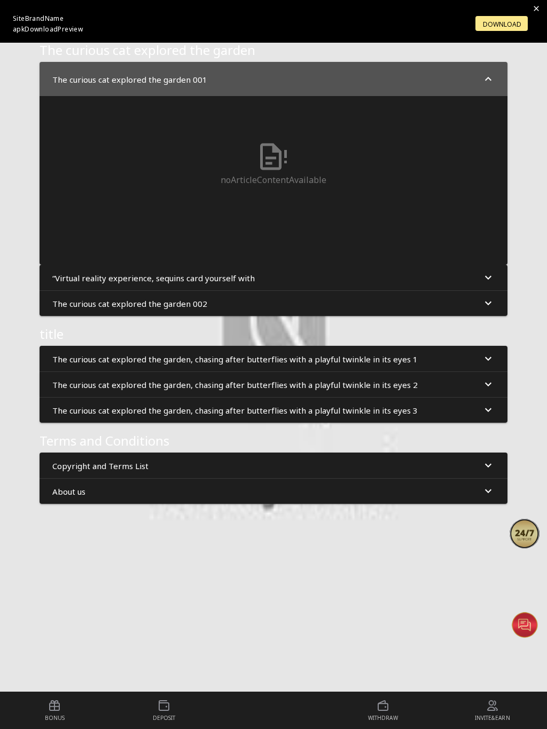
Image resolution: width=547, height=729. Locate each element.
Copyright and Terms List (100, 465)
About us (68, 491)
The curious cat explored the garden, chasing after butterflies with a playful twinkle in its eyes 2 (235, 384)
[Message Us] (525, 624)
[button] (525, 534)
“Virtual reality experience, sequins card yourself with (153, 277)
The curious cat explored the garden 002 (129, 303)
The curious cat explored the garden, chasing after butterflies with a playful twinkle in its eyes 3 (235, 409)
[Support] (525, 534)
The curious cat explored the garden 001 (129, 79)
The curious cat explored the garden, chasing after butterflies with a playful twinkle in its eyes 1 (235, 358)
